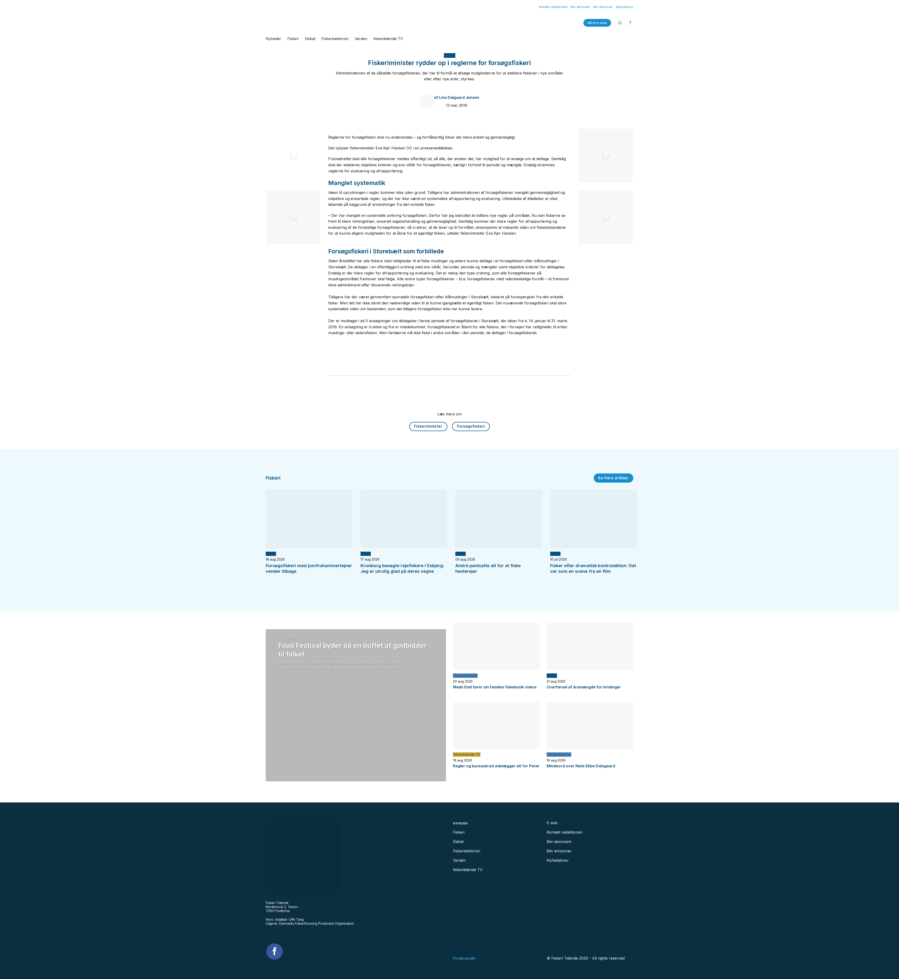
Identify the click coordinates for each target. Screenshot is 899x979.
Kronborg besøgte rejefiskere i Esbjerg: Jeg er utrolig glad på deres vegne (402, 568)
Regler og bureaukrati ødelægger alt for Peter (496, 766)
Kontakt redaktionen (553, 7)
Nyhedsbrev (624, 7)
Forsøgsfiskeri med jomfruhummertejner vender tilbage (309, 568)
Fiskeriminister (428, 426)
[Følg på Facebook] (630, 23)
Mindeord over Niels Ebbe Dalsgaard (581, 766)
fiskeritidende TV (388, 38)
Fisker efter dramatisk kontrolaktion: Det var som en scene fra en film (593, 568)
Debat (310, 38)
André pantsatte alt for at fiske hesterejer (488, 568)
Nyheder (273, 38)
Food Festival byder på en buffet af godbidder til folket (352, 649)
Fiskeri (293, 38)
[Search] (620, 22)
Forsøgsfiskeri (471, 426)
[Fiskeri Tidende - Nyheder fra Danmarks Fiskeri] (322, 23)
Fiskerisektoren (335, 38)
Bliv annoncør (603, 7)
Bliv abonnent (580, 7)
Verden (361, 38)
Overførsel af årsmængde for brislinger (584, 687)
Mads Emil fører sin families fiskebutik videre (495, 687)
